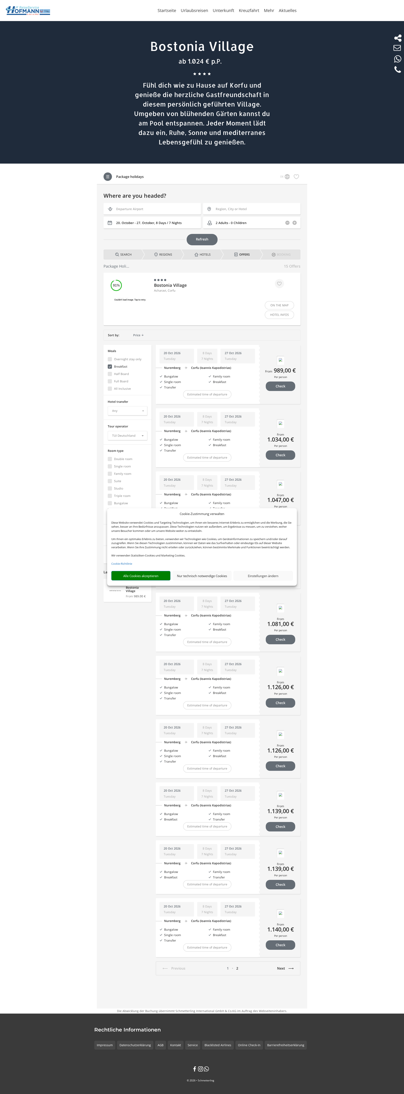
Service (193, 1045)
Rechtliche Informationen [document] (127, 1030)
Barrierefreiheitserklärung (285, 1045)
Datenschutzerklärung (135, 1045)
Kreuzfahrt (249, 11)
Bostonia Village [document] (202, 46)
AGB (160, 1045)
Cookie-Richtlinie (121, 564)
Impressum (105, 1045)
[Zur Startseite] (28, 10)
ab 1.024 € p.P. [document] (200, 61)
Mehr (269, 11)
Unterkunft (223, 11)
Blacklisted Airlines (218, 1045)
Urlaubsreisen (194, 11)
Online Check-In (249, 1045)
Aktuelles (288, 11)
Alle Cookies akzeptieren (140, 576)
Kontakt (175, 1045)
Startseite (167, 11)
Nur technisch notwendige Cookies (202, 576)
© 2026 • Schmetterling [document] (200, 1080)
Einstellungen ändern (263, 576)
